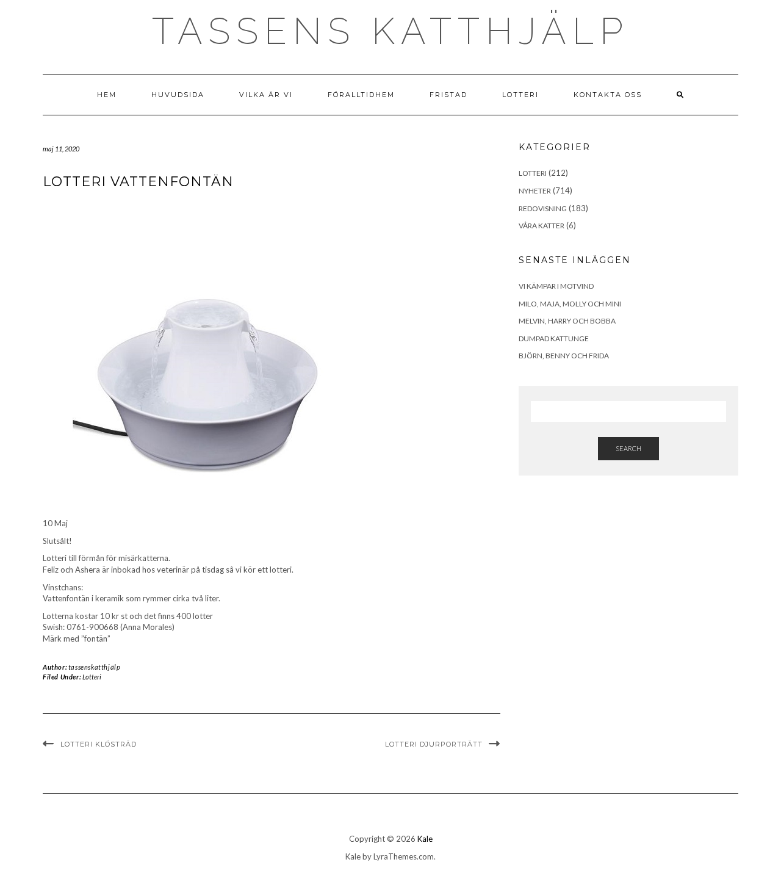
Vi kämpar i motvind (556, 286)
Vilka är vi (266, 94)
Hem (107, 94)
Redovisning (543, 208)
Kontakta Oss (608, 94)
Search (628, 448)
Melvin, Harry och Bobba (567, 320)
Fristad (448, 94)
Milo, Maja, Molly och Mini (570, 303)
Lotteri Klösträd (98, 744)
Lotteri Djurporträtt (434, 744)
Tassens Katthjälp (390, 31)
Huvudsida (177, 94)
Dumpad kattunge (554, 338)
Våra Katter (541, 225)
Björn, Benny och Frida (564, 355)
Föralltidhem (361, 94)
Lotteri (520, 94)
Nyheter (535, 190)
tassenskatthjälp (94, 667)
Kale (425, 839)
